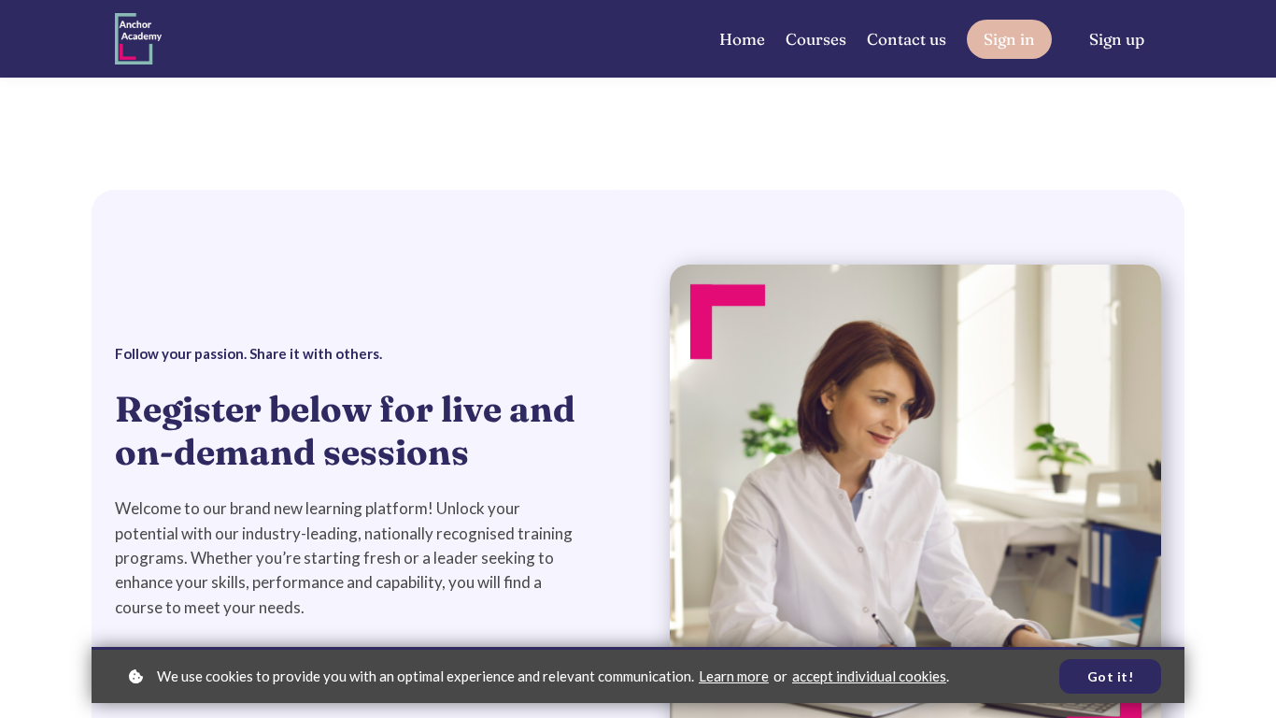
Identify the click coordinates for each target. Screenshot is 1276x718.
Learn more (734, 676)
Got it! (1110, 676)
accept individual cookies (869, 676)
